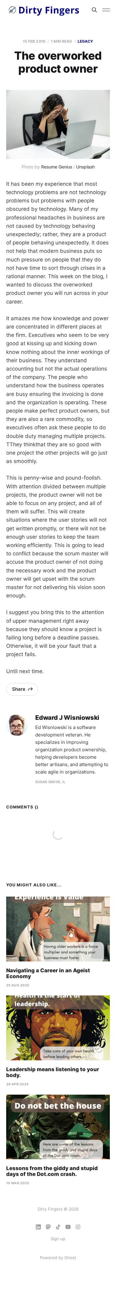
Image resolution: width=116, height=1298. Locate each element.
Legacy (85, 41)
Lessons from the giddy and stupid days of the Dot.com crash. (52, 1171)
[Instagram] (77, 1226)
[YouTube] (68, 1226)
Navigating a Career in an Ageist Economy (48, 973)
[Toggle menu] (106, 10)
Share (18, 689)
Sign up (58, 1238)
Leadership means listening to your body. (52, 1072)
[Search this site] (94, 10)
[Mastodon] (48, 1226)
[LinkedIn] (38, 1226)
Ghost (70, 1257)
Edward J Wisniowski (67, 717)
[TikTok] (58, 1226)
